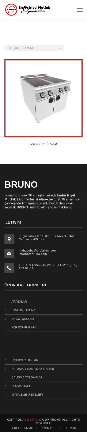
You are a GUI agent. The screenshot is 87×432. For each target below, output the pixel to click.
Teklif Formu (21, 428)
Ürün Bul (48, 428)
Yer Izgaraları (23, 327)
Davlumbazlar (23, 310)
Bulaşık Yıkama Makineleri (32, 368)
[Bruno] (27, 10)
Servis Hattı (21, 386)
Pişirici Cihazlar (24, 360)
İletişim (70, 428)
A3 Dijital (30, 419)
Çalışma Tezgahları (27, 377)
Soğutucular (22, 318)
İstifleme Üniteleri (27, 394)
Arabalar (19, 301)
